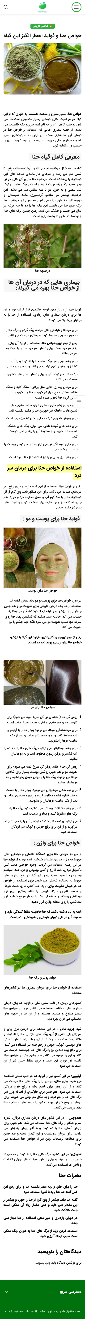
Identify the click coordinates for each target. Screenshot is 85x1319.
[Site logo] (42, 7)
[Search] (6, 7)
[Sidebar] (79, 402)
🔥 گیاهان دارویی (42, 26)
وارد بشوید (43, 1263)
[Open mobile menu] (76, 7)
